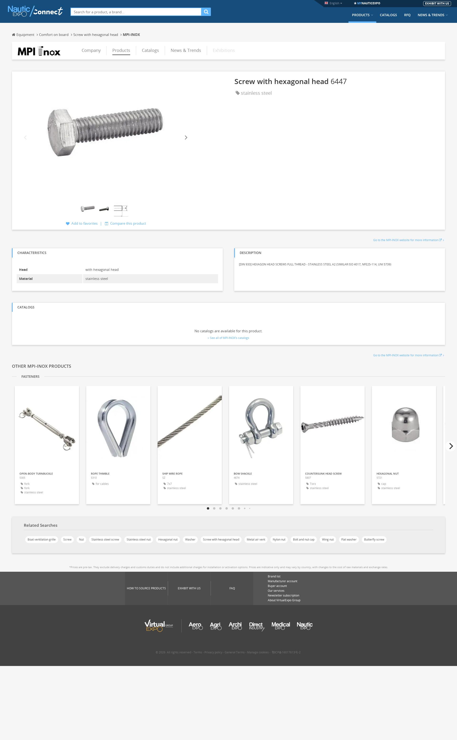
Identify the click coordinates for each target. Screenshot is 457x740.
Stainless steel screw (105, 539)
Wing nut (328, 539)
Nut (81, 539)
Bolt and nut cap (303, 539)
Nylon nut (279, 539)
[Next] (185, 137)
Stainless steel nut (139, 539)
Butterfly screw (374, 539)
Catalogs (388, 15)
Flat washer (349, 539)
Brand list (274, 576)
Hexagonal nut (168, 539)
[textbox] (136, 12)
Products (361, 15)
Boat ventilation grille (42, 539)
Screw (67, 539)
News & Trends (431, 15)
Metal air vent (256, 539)
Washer (190, 539)
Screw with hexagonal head (221, 539)
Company (91, 50)
